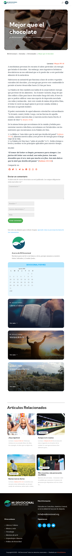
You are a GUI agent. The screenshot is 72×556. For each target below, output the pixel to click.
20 (21, 282)
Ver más (13, 323)
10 (10, 279)
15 (28, 279)
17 (10, 282)
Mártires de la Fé (12, 535)
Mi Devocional (17, 37)
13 (21, 279)
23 (32, 282)
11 (14, 279)
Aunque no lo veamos (46, 438)
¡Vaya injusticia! (14, 438)
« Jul (10, 291)
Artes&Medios (61, 552)
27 (21, 285)
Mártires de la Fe (44, 467)
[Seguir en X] (49, 525)
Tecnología (10, 532)
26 (17, 285)
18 (14, 282)
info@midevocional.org (48, 514)
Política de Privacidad (14, 542)
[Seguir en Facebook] (40, 525)
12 (17, 279)
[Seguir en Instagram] (44, 525)
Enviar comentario (15, 220)
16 (32, 279)
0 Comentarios (48, 37)
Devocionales (37, 37)
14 (25, 279)
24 (10, 285)
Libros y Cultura (12, 525)
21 (25, 282)
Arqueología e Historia (14, 538)
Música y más (11, 528)
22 (28, 282)
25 (14, 285)
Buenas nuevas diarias (17, 479)
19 (17, 282)
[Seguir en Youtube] (53, 525)
